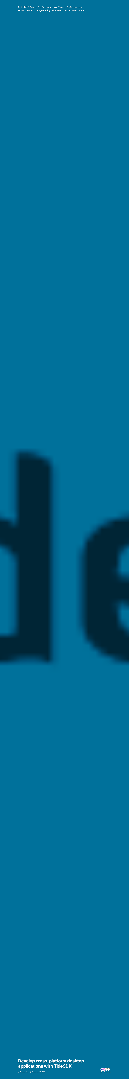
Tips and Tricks (60, 10)
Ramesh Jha (24, 1072)
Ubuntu (29, 10)
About (82, 10)
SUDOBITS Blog (26, 7)
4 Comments (107, 1072)
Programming (43, 10)
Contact (73, 10)
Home (21, 10)
